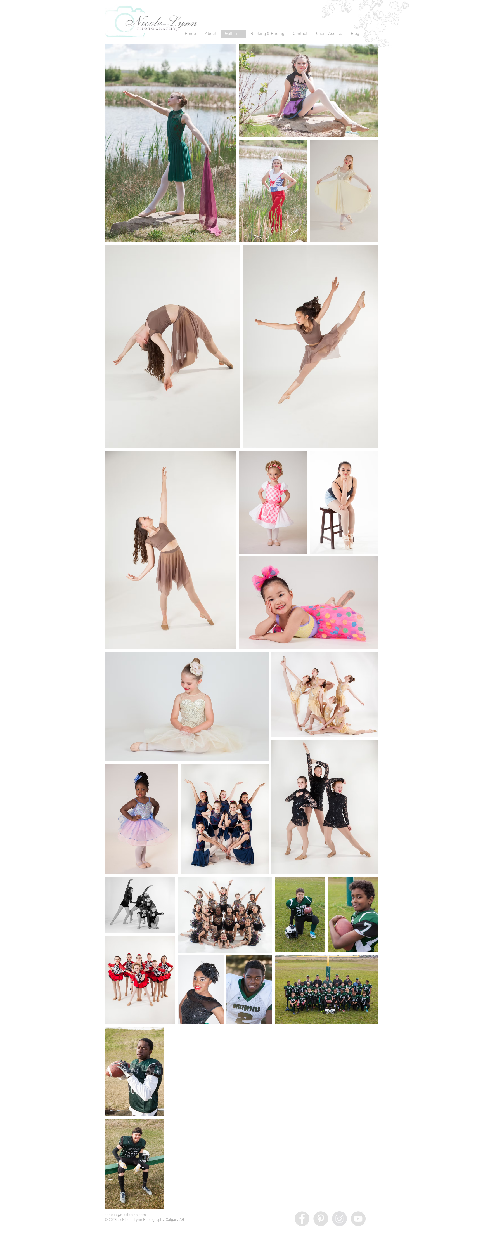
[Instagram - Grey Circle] (339, 1218)
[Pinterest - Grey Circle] (320, 1218)
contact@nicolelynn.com (125, 1215)
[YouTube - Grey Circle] (358, 1218)
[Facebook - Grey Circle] (302, 1218)
